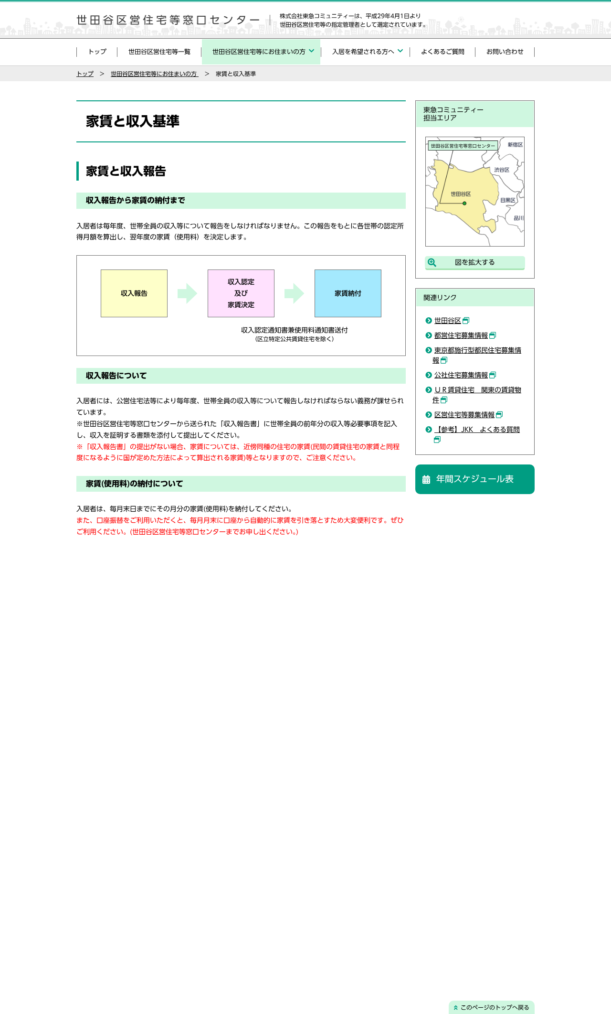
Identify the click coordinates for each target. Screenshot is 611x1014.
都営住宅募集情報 (461, 335)
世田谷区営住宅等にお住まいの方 (259, 52)
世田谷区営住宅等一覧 (159, 52)
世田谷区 (447, 320)
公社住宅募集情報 (461, 375)
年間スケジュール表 (475, 479)
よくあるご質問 (442, 52)
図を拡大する (475, 262)
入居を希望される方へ (363, 52)
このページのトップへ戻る (495, 1007)
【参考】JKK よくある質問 (477, 429)
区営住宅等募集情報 (464, 414)
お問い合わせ (505, 52)
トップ (97, 52)
